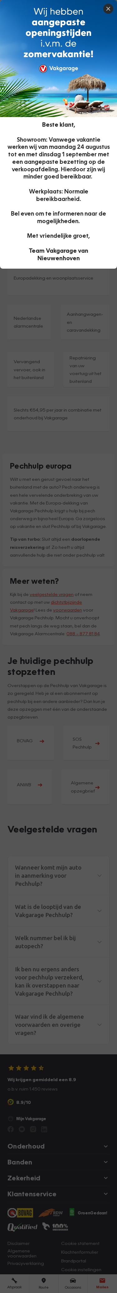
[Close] (108, 9)
